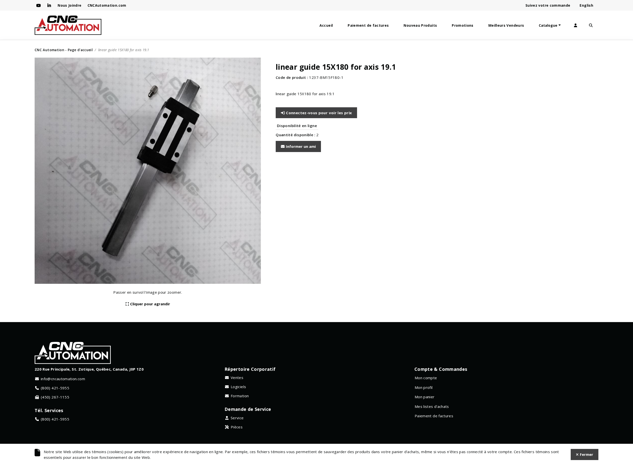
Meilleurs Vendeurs (506, 25)
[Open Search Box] (590, 25)
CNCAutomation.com (107, 5)
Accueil (326, 25)
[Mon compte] (575, 25)
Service (237, 417)
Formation (240, 395)
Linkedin (49, 5)
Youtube (39, 5)
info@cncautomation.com (63, 378)
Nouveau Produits (420, 25)
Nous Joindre (69, 5)
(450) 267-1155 (55, 397)
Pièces (237, 426)
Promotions (463, 25)
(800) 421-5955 (55, 387)
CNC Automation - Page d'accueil (64, 49)
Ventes (237, 377)
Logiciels (238, 386)
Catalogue (548, 25)
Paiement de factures (368, 25)
